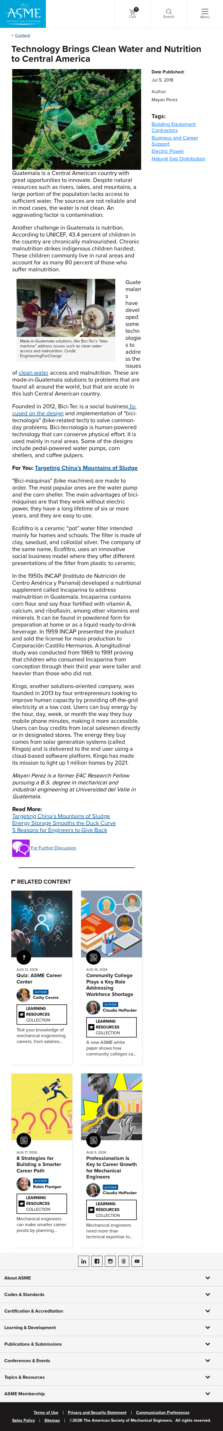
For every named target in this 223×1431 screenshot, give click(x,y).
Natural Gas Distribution (178, 159)
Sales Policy (23, 1420)
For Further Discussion (53, 848)
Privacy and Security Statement (97, 1412)
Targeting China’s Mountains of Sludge (61, 816)
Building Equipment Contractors (174, 127)
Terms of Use (46, 1412)
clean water (33, 372)
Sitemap (52, 1420)
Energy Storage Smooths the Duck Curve (64, 823)
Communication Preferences (163, 1412)
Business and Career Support (175, 141)
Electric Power (168, 151)
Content (22, 35)
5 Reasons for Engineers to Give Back (59, 830)
